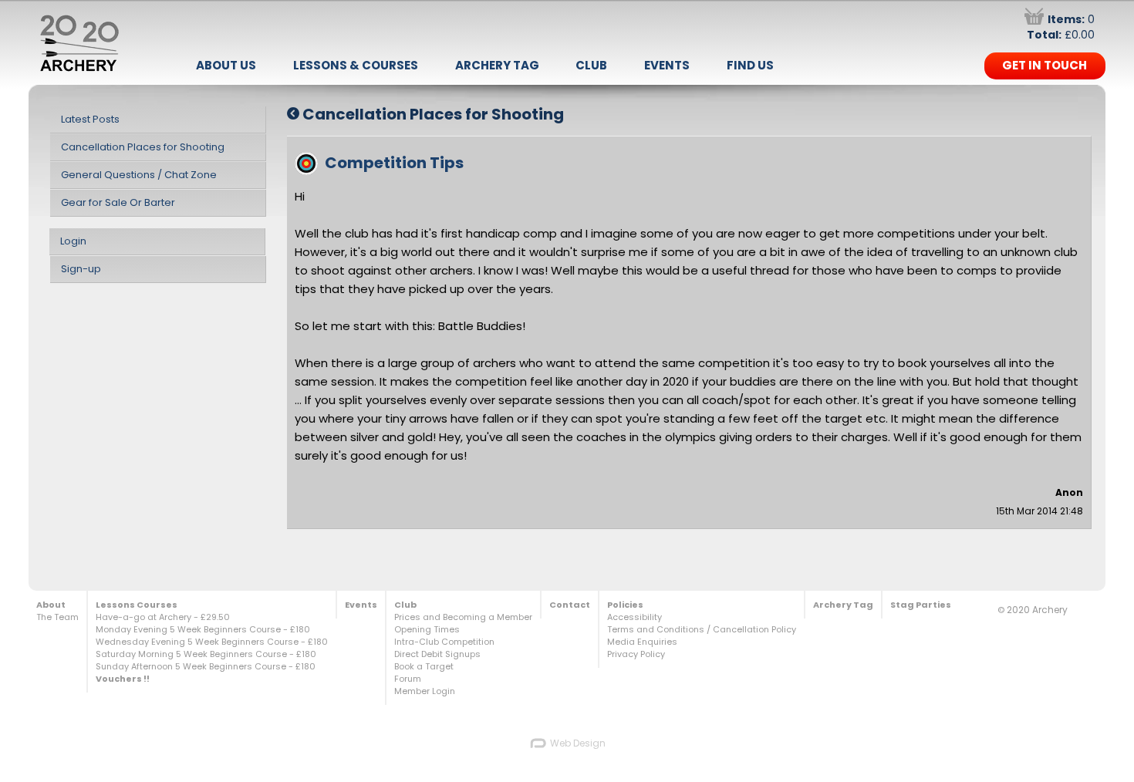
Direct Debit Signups (437, 654)
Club (591, 65)
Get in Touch (1044, 65)
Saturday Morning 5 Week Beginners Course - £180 (206, 654)
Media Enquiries (642, 641)
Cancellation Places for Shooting (142, 147)
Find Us (750, 65)
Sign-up (81, 268)
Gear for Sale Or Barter (118, 202)
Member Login (424, 691)
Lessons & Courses (355, 65)
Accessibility (634, 617)
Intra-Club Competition (444, 641)
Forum (407, 678)
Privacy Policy (636, 654)
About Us (226, 65)
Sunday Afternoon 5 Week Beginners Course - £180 (206, 666)
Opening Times (427, 629)
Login (73, 241)
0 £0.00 (1061, 27)
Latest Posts (90, 119)
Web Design (577, 743)
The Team (57, 617)
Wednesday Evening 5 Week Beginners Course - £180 (212, 641)
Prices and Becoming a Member (463, 617)
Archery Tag (497, 65)
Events (667, 65)
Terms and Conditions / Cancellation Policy (701, 629)
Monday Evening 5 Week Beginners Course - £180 (203, 629)
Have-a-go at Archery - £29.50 (163, 617)
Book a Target (424, 666)
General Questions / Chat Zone (139, 174)
